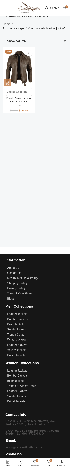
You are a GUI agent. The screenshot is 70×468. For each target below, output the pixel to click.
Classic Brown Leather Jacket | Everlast (19, 100)
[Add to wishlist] (29, 53)
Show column (16, 41)
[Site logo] (28, 7)
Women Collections (22, 363)
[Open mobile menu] (4, 8)
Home (6, 24)
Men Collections (19, 306)
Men (18, 105)
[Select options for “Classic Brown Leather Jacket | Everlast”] (7, 82)
